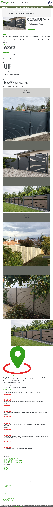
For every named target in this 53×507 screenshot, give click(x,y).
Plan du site (5, 495)
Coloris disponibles (6, 52)
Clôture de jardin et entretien (9, 461)
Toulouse (5, 469)
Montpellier (6, 468)
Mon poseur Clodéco (7, 389)
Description (4, 34)
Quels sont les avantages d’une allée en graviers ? (13, 460)
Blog (4, 466)
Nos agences (18, 7)
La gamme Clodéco (6, 7)
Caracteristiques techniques (7, 60)
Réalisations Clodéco (7, 485)
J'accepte (11, 506)
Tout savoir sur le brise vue (9, 459)
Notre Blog (5, 486)
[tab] (26, 34)
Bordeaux (5, 467)
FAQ (4, 494)
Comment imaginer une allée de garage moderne (13, 462)
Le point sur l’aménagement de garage (11, 458)
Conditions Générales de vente (8, 498)
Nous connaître (33, 7)
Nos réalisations (25, 7)
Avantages (4, 44)
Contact (4, 493)
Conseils (12, 7)
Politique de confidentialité (8, 500)
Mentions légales (6, 499)
